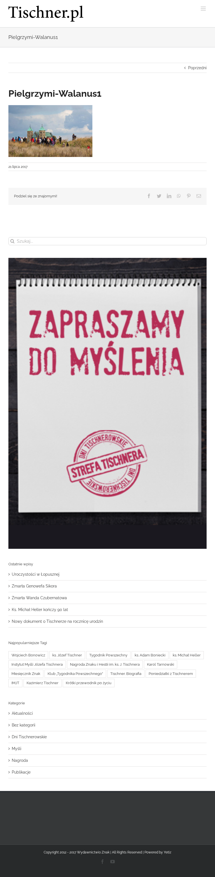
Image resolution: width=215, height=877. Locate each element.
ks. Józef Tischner (67, 655)
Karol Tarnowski (160, 664)
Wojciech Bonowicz (28, 655)
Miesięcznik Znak (25, 674)
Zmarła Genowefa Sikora (34, 586)
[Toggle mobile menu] (204, 8)
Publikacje (21, 772)
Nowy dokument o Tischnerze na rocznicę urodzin (57, 621)
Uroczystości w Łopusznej (35, 574)
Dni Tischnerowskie (29, 737)
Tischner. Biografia (125, 674)
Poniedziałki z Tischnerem (171, 674)
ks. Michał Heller (187, 655)
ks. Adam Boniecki (150, 655)
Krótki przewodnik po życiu (88, 683)
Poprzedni (197, 68)
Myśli (16, 748)
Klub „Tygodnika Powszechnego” (75, 674)
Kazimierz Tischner (43, 683)
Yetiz (167, 852)
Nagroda (20, 760)
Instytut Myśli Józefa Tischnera (37, 664)
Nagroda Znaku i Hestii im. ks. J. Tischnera (105, 664)
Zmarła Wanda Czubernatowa (39, 598)
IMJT (15, 683)
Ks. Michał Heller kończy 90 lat (40, 609)
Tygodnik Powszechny (108, 655)
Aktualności (22, 713)
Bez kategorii (23, 725)
